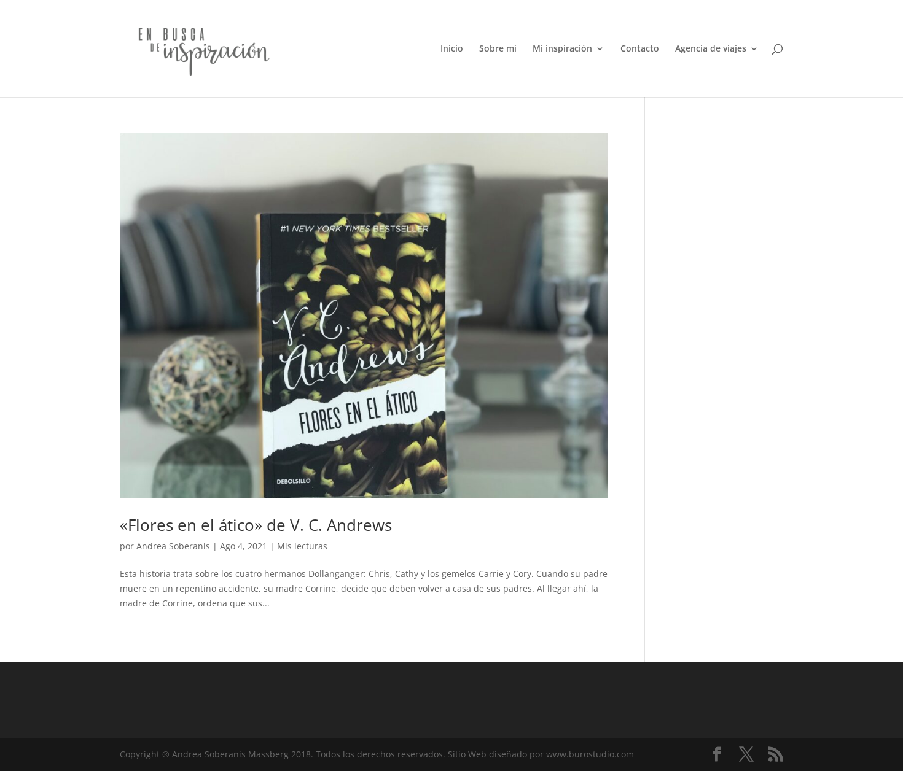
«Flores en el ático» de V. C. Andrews (256, 525)
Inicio (451, 49)
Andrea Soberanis (173, 546)
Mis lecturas (302, 546)
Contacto (639, 49)
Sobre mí (498, 49)
